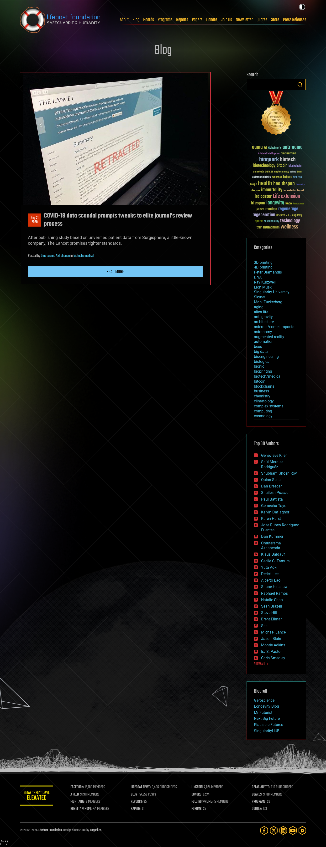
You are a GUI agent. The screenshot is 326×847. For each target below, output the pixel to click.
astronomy (263, 332)
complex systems (268, 406)
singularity (297, 215)
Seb (264, 626)
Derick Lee (270, 574)
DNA (258, 277)
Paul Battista (272, 499)
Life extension (286, 196)
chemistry (262, 396)
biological (262, 361)
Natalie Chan (272, 600)
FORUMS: (196, 809)
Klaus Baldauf (273, 554)
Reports (182, 20)
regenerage (288, 209)
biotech (288, 160)
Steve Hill (269, 612)
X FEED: (74, 794)
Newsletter (244, 20)
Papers (197, 20)
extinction (277, 177)
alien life (261, 312)
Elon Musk (263, 287)
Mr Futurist (263, 712)
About (124, 20)
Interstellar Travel (294, 191)
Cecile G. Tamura (275, 561)
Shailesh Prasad (275, 492)
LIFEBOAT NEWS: (141, 787)
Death (299, 172)
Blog (135, 20)
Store (275, 20)
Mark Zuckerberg (268, 302)
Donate (211, 20)
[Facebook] (264, 830)
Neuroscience (298, 204)
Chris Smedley (273, 658)
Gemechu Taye (273, 505)
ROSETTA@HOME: (81, 809)
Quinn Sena (271, 479)
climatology (264, 401)
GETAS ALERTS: (261, 787)
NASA (288, 204)
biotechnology (264, 165)
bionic (259, 366)
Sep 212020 (34, 220)
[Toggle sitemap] (292, 7)
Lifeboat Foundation (50, 830)
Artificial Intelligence (268, 153)
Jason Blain (271, 638)
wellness (289, 227)
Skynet (259, 297)
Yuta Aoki (269, 567)
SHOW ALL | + (261, 664)
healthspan (284, 184)
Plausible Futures (268, 724)
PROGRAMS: (259, 802)
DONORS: (196, 794)
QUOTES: (257, 809)
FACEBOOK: (77, 787)
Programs (165, 20)
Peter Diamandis (268, 272)
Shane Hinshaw (274, 586)
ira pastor (263, 196)
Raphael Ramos (274, 593)
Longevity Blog (266, 706)
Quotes (262, 20)
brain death (258, 171)
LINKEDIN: (197, 787)
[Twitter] (274, 830)
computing (263, 411)
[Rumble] (302, 830)
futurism (297, 177)
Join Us (226, 20)
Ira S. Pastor (271, 651)
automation (263, 341)
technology (290, 221)
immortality (271, 190)
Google (253, 184)
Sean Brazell (271, 606)
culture (293, 172)
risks (288, 215)
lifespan (258, 203)
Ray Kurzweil (265, 282)
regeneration (263, 215)
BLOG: (134, 794)
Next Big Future (267, 718)
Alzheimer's (274, 148)
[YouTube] (293, 830)
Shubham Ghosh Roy (279, 473)
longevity (275, 203)
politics (260, 209)
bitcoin (282, 165)
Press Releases (294, 20)
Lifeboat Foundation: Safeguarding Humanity (60, 20)
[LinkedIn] (283, 830)
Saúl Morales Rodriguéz (272, 464)
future (287, 177)
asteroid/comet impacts (274, 327)
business (261, 391)
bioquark (269, 159)
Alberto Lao (270, 580)
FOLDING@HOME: (202, 802)
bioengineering (266, 356)
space (259, 221)
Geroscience (264, 700)
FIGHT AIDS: (77, 802)
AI (265, 148)
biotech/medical (84, 256)
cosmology (263, 416)
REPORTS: (137, 802)
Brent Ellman (272, 619)
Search (300, 84)
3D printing (263, 262)
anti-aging (293, 147)
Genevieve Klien (274, 455)
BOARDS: (257, 794)
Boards (148, 20)
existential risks (261, 177)
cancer (269, 172)
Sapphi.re (95, 830)
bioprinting (263, 371)
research (280, 215)
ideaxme (255, 191)
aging (257, 147)
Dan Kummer (272, 536)
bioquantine (288, 153)
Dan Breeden (272, 486)
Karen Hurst (271, 518)
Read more (115, 272)
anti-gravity (263, 316)
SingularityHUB (266, 731)
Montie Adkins (273, 645)
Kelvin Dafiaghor (275, 512)
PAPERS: (136, 809)
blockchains (264, 386)
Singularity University (271, 292)
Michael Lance (273, 632)
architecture (264, 322)
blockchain (295, 166)
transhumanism (268, 227)
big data (261, 351)
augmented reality (269, 337)
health (265, 183)
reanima (271, 209)
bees (258, 346)
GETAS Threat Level (36, 796)
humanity (300, 184)
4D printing (263, 267)
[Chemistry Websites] (276, 114)
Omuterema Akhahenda (55, 256)
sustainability (271, 221)
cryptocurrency (281, 171)
